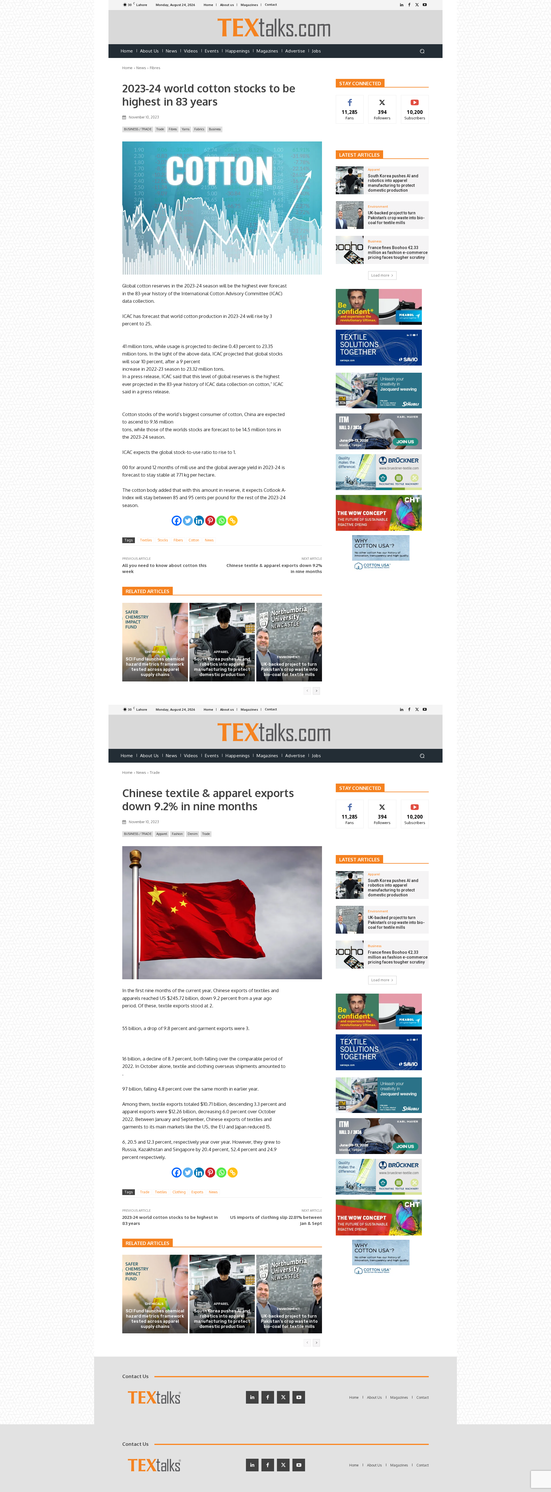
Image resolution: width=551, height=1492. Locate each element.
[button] (422, 51)
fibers (178, 540)
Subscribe (415, 99)
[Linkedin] (199, 521)
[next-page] (316, 691)
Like (350, 99)
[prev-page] (307, 691)
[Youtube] (425, 5)
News (141, 67)
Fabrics (199, 129)
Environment (288, 657)
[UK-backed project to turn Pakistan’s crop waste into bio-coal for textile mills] (289, 642)
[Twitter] (417, 5)
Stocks (163, 540)
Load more (380, 275)
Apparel (221, 652)
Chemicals (154, 652)
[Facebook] (409, 5)
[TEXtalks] (276, 27)
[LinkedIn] (402, 5)
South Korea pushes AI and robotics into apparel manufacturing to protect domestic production (222, 666)
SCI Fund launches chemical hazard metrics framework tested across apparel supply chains (155, 666)
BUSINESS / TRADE (138, 129)
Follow (382, 99)
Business (215, 129)
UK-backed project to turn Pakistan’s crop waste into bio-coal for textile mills (289, 669)
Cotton (194, 540)
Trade (160, 129)
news (209, 540)
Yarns (185, 129)
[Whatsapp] (221, 521)
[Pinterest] (210, 521)
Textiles (146, 540)
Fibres (155, 67)
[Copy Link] (233, 521)
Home (127, 67)
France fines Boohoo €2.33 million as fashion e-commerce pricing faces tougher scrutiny (398, 252)
